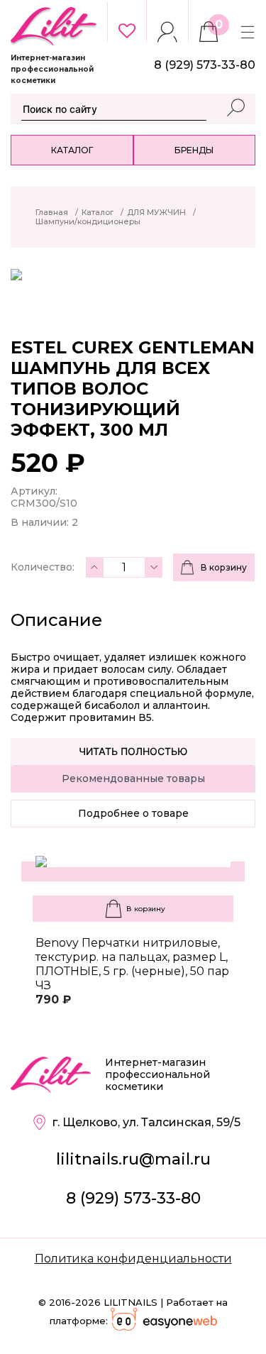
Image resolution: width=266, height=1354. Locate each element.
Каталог (72, 150)
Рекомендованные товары (133, 778)
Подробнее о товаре (133, 813)
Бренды (194, 150)
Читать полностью (133, 751)
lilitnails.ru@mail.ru (133, 1159)
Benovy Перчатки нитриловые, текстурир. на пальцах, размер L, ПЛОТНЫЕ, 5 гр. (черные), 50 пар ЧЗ (132, 964)
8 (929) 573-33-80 (133, 1198)
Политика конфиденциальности (133, 1258)
